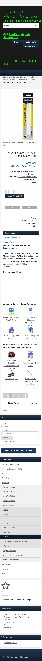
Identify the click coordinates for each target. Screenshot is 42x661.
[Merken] (12, 207)
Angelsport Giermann (19, 657)
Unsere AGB (9, 620)
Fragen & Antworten (13, 237)
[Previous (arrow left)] (4, 410)
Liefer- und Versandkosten (15, 614)
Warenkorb (31, 46)
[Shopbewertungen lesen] (5, 588)
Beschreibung (11, 233)
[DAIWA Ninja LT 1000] (11, 373)
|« (7, 395)
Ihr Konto (32, 42)
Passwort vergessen (10, 441)
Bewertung (9, 242)
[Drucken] (29, 207)
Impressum (9, 622)
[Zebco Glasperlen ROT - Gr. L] (11, 330)
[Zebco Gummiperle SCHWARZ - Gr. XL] (30, 330)
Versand (33, 166)
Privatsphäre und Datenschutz (17, 617)
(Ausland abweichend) (27, 176)
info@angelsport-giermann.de (16, 35)
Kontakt (7, 628)
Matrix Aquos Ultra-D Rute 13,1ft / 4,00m (31, 381)
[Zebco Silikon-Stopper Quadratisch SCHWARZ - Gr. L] (30, 312)
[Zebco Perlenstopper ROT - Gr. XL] (30, 355)
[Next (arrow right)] (6, 410)
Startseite (8, 625)
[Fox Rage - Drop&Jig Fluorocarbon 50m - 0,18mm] (11, 355)
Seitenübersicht (10, 643)
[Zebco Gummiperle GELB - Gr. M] (11, 312)
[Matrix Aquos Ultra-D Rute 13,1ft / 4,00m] (30, 373)
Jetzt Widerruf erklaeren (19, 451)
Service (17, 42)
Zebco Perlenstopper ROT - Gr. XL (31, 363)
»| (25, 395)
